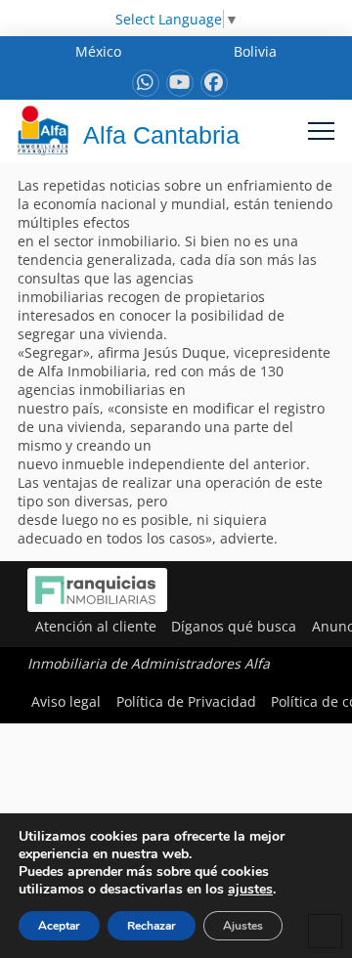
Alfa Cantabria (161, 135)
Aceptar (59, 926)
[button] (321, 130)
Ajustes (243, 926)
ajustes (250, 889)
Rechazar (151, 926)
